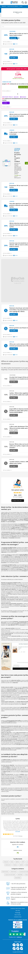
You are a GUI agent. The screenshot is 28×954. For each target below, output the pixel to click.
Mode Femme (14, 871)
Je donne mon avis (17, 500)
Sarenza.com (8, 864)
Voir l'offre (13, 57)
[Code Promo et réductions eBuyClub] (14, 2)
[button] (14, 38)
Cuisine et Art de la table (10, 874)
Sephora (17, 861)
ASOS (23, 861)
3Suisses (15, 864)
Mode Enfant (17, 877)
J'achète (5, 103)
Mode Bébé (20, 874)
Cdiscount (6, 861)
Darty (12, 861)
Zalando (21, 864)
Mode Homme (5, 871)
